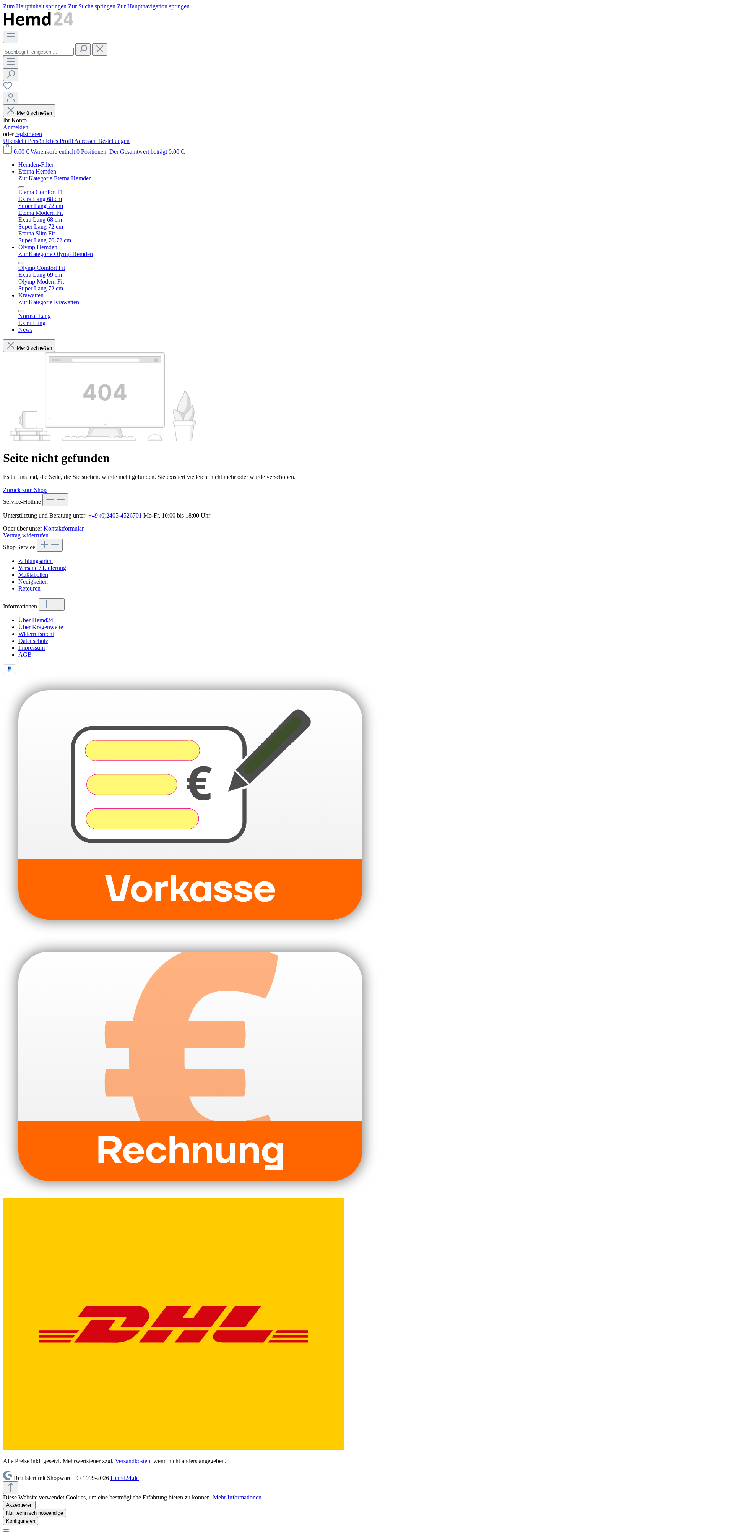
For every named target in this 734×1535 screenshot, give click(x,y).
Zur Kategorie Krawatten (48, 302)
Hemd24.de (124, 1478)
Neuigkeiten (33, 581)
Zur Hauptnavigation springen (153, 6)
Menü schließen (34, 113)
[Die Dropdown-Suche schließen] (99, 49)
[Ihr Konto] (10, 98)
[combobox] (38, 52)
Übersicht (15, 141)
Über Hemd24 (35, 620)
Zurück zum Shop (25, 490)
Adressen (86, 141)
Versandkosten (132, 1461)
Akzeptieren (19, 1505)
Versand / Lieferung (42, 568)
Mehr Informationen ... (240, 1497)
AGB (25, 654)
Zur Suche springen (92, 6)
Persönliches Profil (51, 141)
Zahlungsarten (35, 561)
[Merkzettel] (7, 88)
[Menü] (10, 37)
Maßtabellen (33, 574)
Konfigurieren (20, 1521)
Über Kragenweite (40, 627)
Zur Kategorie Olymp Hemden (55, 254)
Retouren (29, 588)
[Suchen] (83, 49)
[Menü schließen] (21, 187)
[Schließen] (6, 1530)
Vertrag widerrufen (26, 535)
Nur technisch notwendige (34, 1513)
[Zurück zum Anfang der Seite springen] (10, 1487)
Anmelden (15, 127)
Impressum (31, 647)
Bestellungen (114, 141)
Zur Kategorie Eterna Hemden (55, 178)
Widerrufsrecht (36, 634)
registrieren (28, 134)
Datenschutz (33, 641)
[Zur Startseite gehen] (38, 27)
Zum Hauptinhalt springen (35, 6)
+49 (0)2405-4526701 (115, 515)
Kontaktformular (63, 528)
